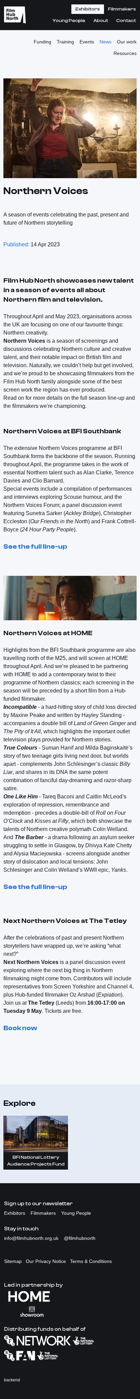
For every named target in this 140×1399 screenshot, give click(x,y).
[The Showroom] (70, 1311)
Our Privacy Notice (46, 1261)
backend (12, 1380)
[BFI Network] (70, 1340)
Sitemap (13, 1261)
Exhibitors (87, 9)
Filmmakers (122, 9)
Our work (127, 41)
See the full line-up (35, 546)
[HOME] (70, 1296)
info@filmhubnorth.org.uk (32, 1238)
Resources (125, 53)
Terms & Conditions (91, 1261)
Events (87, 41)
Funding (42, 41)
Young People (69, 20)
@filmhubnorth (79, 1238)
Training (65, 41)
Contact (126, 20)
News (105, 41)
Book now (20, 1028)
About (100, 20)
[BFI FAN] (70, 1355)
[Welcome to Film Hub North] (15, 15)
